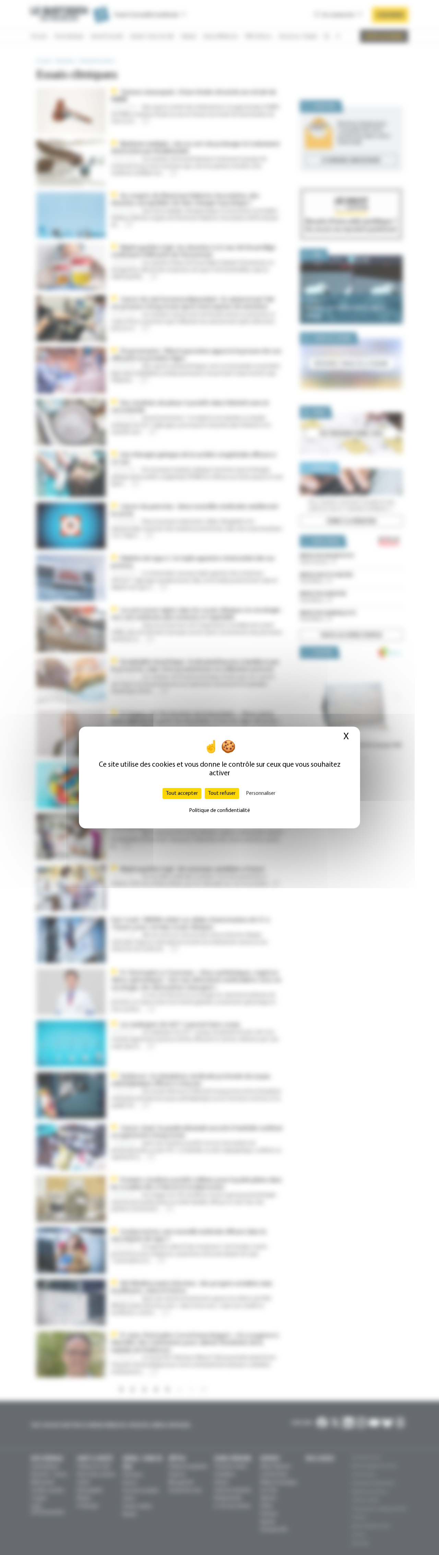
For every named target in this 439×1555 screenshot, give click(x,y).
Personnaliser (260, 793)
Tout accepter (182, 793)
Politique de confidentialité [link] (219, 810)
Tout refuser (222, 793)
